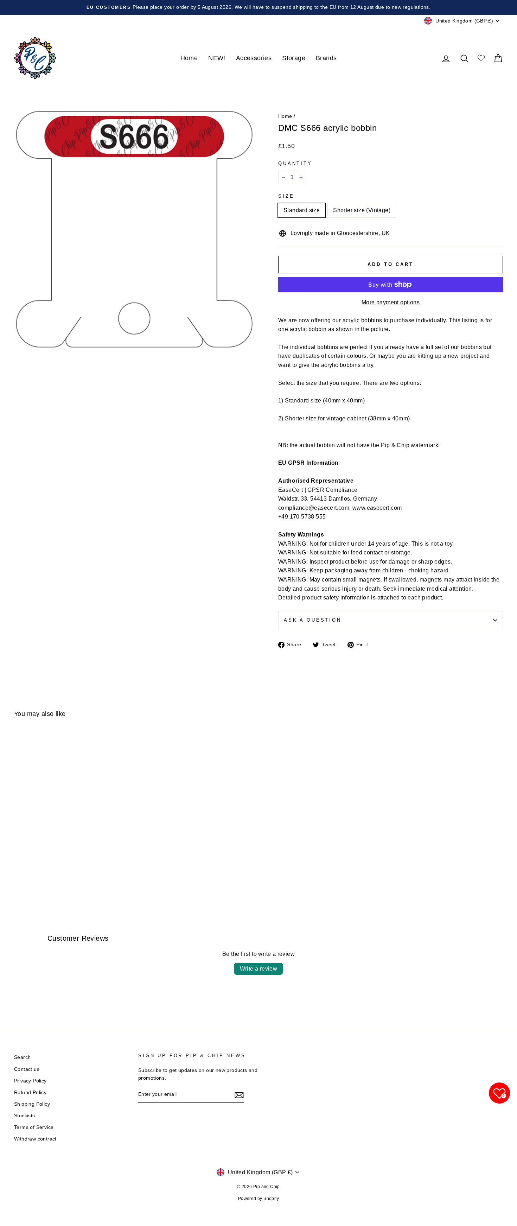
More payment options (391, 302)
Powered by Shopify (258, 1198)
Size (286, 196)
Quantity (295, 163)
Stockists (24, 1115)
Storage (293, 58)
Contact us (26, 1069)
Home (189, 58)
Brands (326, 58)
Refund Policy (30, 1092)
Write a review (258, 969)
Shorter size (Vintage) (361, 210)
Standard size (301, 210)
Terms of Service (33, 1127)
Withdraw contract (35, 1139)
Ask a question (313, 620)
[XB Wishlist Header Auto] (481, 58)
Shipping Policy (32, 1104)
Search (22, 1057)
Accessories (254, 58)
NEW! (216, 58)
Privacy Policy (30, 1081)
